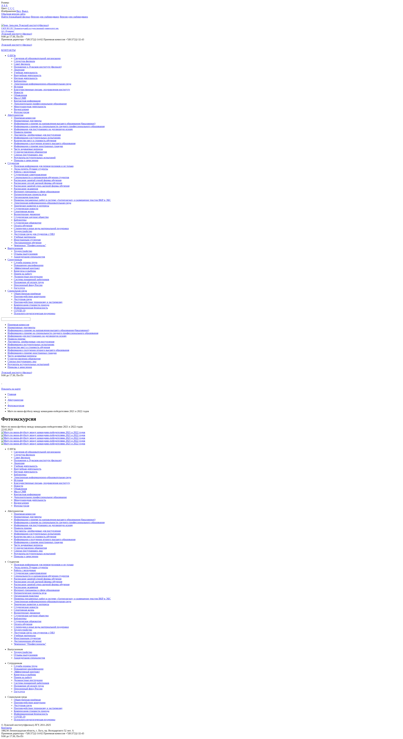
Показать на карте (11, 389)
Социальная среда (17, 290)
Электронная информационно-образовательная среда (42, 84)
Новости (18, 92)
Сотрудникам (15, 259)
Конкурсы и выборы (25, 271)
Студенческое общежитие (27, 222)
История (18, 86)
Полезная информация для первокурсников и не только (44, 166)
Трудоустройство (23, 231)
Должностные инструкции (28, 276)
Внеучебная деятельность (27, 75)
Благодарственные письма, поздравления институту (42, 89)
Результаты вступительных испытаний (35, 157)
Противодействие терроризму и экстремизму (38, 302)
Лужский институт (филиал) (16, 33)
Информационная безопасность (31, 307)
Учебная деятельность (25, 72)
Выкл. (25, 11)
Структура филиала (24, 61)
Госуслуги (19, 288)
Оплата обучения (23, 225)
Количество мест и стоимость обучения (35, 140)
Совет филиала (22, 64)
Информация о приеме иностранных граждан (38, 146)
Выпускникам (15, 248)
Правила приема (23, 132)
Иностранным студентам (27, 239)
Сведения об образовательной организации (37, 58)
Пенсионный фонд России (28, 285)
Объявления (20, 95)
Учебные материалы (25, 237)
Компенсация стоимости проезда (31, 305)
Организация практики (26, 197)
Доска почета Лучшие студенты (31, 169)
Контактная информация (27, 101)
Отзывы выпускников (26, 254)
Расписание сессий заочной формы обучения (38, 183)
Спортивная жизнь (24, 211)
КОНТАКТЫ (8, 50)
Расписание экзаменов (26, 188)
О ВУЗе (12, 55)
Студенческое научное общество (31, 217)
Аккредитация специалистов (29, 256)
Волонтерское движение (27, 214)
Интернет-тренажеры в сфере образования (37, 191)
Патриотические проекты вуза (30, 194)
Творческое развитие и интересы (31, 205)
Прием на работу (23, 273)
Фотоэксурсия (21, 112)
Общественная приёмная (27, 293)
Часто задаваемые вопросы (28, 149)
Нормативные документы (28, 120)
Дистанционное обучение (28, 242)
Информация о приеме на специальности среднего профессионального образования (59, 126)
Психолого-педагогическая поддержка (34, 313)
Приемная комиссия (24, 118)
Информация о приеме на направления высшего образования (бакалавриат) (54, 123)
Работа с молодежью (25, 171)
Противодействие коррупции (29, 296)
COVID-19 (19, 310)
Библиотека (20, 81)
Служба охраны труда (25, 262)
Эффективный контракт (27, 268)
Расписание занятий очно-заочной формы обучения (41, 186)
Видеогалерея (21, 109)
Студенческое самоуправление (30, 174)
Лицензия (19, 69)
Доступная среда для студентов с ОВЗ (34, 234)
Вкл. (18, 11)
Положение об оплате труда (29, 282)
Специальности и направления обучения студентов (41, 177)
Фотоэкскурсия (16, 405)
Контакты (6, 727)
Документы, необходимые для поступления (37, 135)
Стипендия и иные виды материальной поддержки (41, 228)
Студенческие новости (26, 208)
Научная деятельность (25, 78)
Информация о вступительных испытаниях (37, 137)
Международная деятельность (30, 106)
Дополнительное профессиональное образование (40, 103)
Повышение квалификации (28, 265)
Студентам (13, 163)
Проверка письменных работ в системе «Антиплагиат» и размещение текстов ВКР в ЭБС (62, 200)
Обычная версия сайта (13, 14)
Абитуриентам (15, 115)
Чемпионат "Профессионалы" (30, 245)
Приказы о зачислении (26, 160)
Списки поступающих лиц (28, 154)
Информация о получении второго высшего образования (44, 143)
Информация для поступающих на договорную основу (43, 129)
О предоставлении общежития (30, 152)
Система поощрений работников (31, 279)
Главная (12, 394)
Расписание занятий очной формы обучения (37, 180)
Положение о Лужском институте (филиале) (38, 67)
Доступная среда (23, 299)
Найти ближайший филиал (15, 16)
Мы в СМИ (20, 98)
